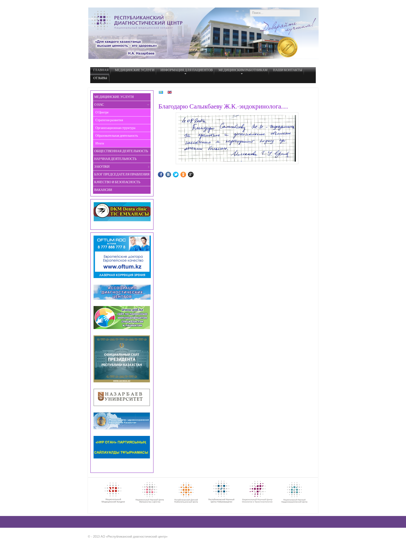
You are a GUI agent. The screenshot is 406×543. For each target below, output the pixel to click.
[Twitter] (179, 174)
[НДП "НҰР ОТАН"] (122, 458)
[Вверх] (313, 538)
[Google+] (194, 174)
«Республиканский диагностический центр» (137, 536)
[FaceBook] (164, 174)
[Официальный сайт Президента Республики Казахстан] (123, 299)
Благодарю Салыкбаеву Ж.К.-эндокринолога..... (223, 106)
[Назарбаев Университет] (122, 405)
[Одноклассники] (186, 174)
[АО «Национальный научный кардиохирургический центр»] (295, 502)
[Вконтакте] (171, 174)
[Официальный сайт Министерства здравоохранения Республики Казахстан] (122, 429)
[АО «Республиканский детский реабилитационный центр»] (187, 502)
